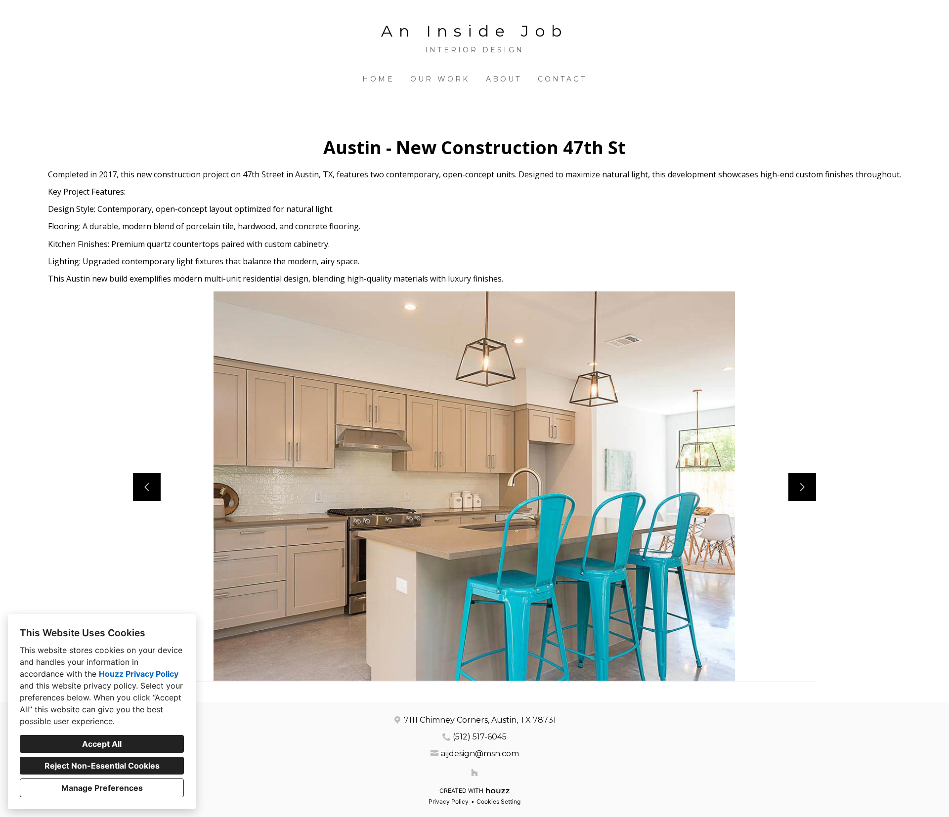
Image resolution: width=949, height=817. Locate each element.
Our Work (440, 79)
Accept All (102, 744)
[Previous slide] (147, 487)
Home (378, 79)
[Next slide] (802, 487)
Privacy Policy (449, 801)
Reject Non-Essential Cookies (102, 766)
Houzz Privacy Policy (138, 674)
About (504, 79)
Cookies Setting (498, 801)
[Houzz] (474, 772)
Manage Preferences (102, 788)
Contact (562, 79)
